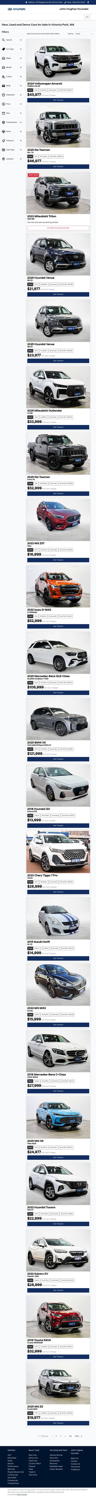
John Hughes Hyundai (73, 9)
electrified (12, 1458)
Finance (32, 1466)
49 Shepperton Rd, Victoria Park (49, 2)
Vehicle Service (56, 1455)
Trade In (32, 1472)
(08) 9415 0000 (78, 2)
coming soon (13, 1483)
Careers (74, 1461)
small (10, 1461)
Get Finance (58, 100)
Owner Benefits (56, 1469)
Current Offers (35, 1464)
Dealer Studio (22, 1495)
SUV (9, 1455)
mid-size (11, 1469)
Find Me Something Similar (58, 228)
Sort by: (71, 34)
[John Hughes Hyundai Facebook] (88, 2)
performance (13, 1466)
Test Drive (33, 1475)
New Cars (33, 1455)
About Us (74, 1458)
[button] (87, 17)
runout (11, 1464)
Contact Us (75, 1464)
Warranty (53, 1464)
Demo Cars (33, 1458)
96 (70, 1436)
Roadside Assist (56, 1466)
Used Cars (33, 1461)
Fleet (31, 1469)
